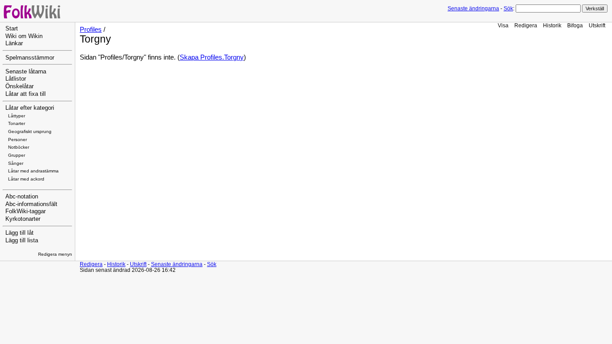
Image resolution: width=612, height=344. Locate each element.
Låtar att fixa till (25, 94)
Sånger (15, 163)
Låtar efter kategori (29, 108)
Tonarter (16, 123)
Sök (508, 8)
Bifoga (575, 25)
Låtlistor (15, 79)
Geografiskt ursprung (30, 131)
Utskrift (597, 25)
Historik (552, 25)
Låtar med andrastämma (33, 170)
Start (11, 29)
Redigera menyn (55, 254)
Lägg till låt (19, 233)
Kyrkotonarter (22, 219)
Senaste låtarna (25, 72)
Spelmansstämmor (29, 58)
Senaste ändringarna (473, 8)
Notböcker (18, 147)
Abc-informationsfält (31, 204)
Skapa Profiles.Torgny (212, 57)
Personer (17, 139)
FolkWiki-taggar (25, 211)
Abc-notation (21, 197)
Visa (503, 25)
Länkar (14, 43)
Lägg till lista (21, 240)
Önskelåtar (19, 86)
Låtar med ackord (26, 178)
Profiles (91, 29)
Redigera (525, 25)
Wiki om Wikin (24, 36)
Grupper (16, 155)
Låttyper (16, 115)
